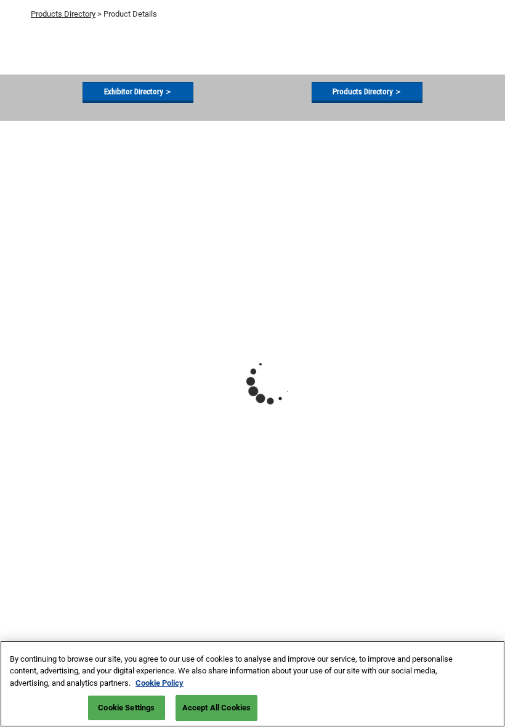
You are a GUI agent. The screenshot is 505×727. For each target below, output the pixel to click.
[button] (138, 92)
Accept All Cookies (216, 707)
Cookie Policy (159, 683)
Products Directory (63, 13)
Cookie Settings (126, 707)
